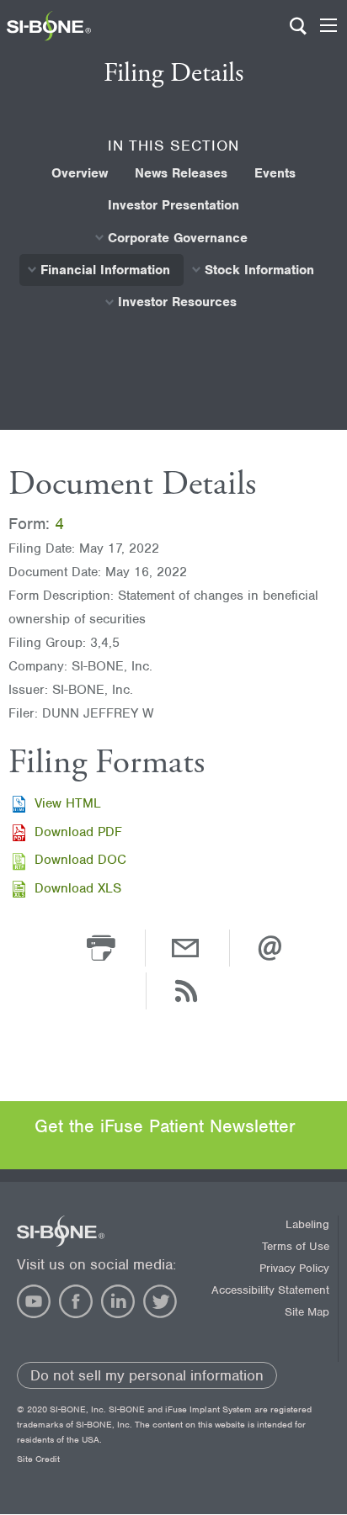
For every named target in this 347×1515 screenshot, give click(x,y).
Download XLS (78, 888)
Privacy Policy (294, 1268)
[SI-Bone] (49, 37)
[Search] (298, 33)
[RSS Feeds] (186, 990)
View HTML (68, 803)
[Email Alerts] (269, 947)
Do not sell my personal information (147, 1375)
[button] (101, 947)
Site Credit (38, 1459)
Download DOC (80, 859)
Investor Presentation (173, 205)
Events (275, 173)
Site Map (307, 1312)
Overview (79, 173)
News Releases (181, 173)
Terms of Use (295, 1246)
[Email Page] (185, 947)
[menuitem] (79, 173)
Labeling (307, 1224)
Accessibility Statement (270, 1290)
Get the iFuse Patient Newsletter (165, 1126)
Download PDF (78, 832)
